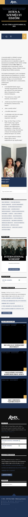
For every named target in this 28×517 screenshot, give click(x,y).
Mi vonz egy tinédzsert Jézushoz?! (14, 346)
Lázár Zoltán (6, 220)
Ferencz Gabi (6, 209)
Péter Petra (5, 225)
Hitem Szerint (6, 211)
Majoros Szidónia (17, 220)
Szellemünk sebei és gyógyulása (12, 308)
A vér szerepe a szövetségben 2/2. (12, 298)
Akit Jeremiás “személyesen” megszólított (14, 401)
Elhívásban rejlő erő (14, 206)
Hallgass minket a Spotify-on (7, 431)
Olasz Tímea (21, 9)
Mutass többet (7, 312)
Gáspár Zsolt (15, 209)
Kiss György (18, 213)
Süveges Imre (6, 229)
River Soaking (7, 280)
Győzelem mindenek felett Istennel (13, 300)
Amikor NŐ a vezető (8, 303)
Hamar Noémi (14, 352)
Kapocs (11, 213)
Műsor (5, 501)
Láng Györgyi (18, 218)
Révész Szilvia (6, 227)
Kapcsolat (20, 501)
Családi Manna (15, 202)
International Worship (10, 440)
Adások (12, 501)
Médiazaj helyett (7, 222)
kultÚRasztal (17, 215)
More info (5, 185)
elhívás (4, 206)
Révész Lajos (15, 225)
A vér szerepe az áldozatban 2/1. (12, 306)
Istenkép (14, 9)
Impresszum (6, 504)
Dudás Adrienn (7, 9)
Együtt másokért (17, 204)
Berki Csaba (5, 380)
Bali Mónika (5, 202)
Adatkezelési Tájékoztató (11, 502)
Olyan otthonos (19, 222)
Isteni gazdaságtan (18, 211)
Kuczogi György (7, 215)
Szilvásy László (17, 227)
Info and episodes (14, 269)
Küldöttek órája (7, 218)
